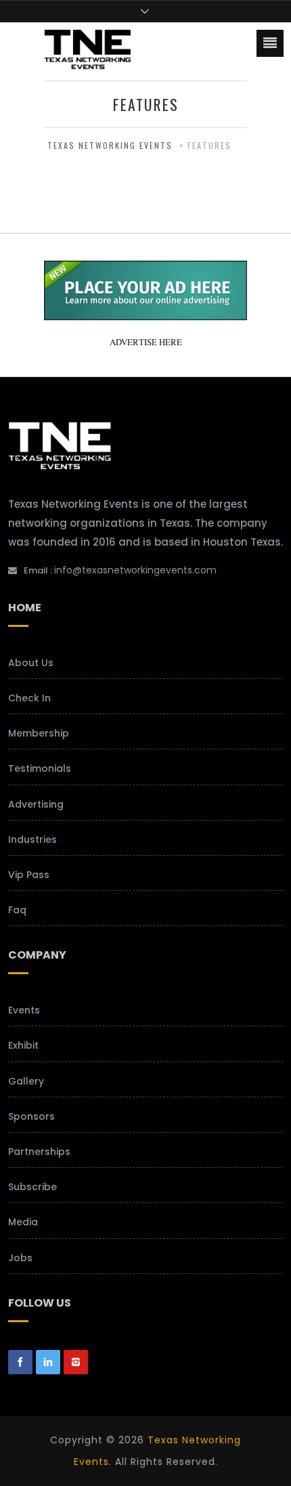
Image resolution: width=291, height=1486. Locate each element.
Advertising (36, 804)
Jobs (20, 1258)
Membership (38, 733)
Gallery (26, 1081)
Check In (29, 698)
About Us (30, 663)
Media (23, 1222)
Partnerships (39, 1151)
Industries (32, 839)
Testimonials (39, 768)
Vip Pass (28, 874)
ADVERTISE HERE (146, 342)
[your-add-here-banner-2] (145, 314)
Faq (17, 910)
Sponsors (31, 1116)
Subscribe (32, 1187)
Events (24, 1010)
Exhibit (23, 1045)
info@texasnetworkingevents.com (135, 570)
